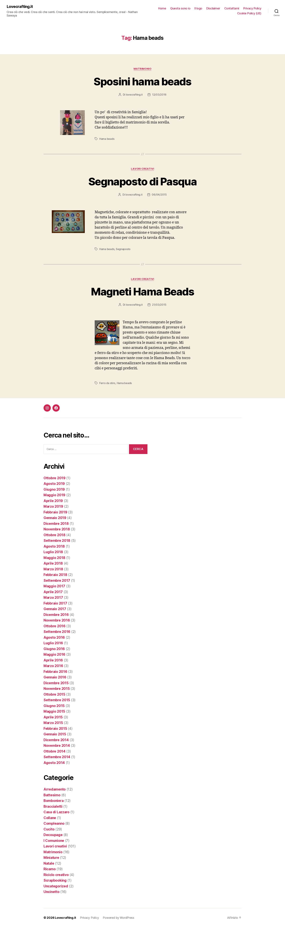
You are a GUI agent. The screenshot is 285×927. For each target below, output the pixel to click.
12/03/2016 (159, 94)
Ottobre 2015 (54, 694)
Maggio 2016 (54, 654)
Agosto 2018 (54, 546)
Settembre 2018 (57, 541)
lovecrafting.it (134, 94)
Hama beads (106, 138)
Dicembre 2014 (56, 740)
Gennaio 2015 (55, 734)
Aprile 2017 (53, 592)
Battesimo (52, 795)
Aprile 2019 (53, 501)
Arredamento (55, 789)
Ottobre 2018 (54, 535)
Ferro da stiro (107, 383)
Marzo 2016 (53, 666)
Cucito (49, 829)
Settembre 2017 (57, 580)
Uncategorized (56, 886)
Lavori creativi (142, 168)
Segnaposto (123, 249)
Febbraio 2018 (55, 575)
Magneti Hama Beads (142, 291)
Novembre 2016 (57, 620)
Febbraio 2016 (55, 672)
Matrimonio (143, 68)
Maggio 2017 (54, 586)
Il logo (198, 8)
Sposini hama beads (142, 81)
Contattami (231, 8)
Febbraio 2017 (55, 603)
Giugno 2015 (54, 706)
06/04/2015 (159, 194)
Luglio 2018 (53, 552)
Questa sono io (180, 8)
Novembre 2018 (57, 529)
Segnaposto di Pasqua (142, 181)
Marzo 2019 (53, 506)
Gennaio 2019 (55, 518)
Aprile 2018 (53, 563)
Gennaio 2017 (55, 609)
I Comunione (54, 841)
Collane (50, 818)
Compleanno (54, 823)
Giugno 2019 (54, 489)
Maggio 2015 (54, 711)
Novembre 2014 (57, 745)
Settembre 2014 (57, 757)
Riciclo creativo (56, 875)
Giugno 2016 (54, 649)
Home (162, 8)
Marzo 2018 (53, 569)
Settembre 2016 (57, 632)
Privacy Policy (252, 8)
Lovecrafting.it (20, 7)
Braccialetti (53, 806)
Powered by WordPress (118, 917)
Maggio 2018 (54, 558)
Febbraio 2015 (55, 728)
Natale (49, 863)
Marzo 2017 (53, 597)
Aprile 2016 (53, 660)
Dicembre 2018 (56, 524)
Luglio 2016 (53, 643)
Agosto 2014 (54, 763)
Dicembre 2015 (56, 683)
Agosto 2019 (54, 484)
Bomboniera (53, 801)
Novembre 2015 (57, 689)
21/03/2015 (159, 304)
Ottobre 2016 (54, 626)
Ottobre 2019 (54, 478)
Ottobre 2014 (54, 751)
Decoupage (53, 835)
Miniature (51, 858)
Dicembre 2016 (56, 615)
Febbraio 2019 (55, 512)
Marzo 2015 (53, 723)
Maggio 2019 (54, 495)
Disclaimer (213, 8)
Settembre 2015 (57, 700)
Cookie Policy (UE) (249, 13)
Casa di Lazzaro (56, 812)
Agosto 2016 (54, 637)
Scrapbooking (55, 880)
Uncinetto (52, 892)
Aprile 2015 (53, 717)
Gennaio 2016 (55, 677)
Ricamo (50, 869)
